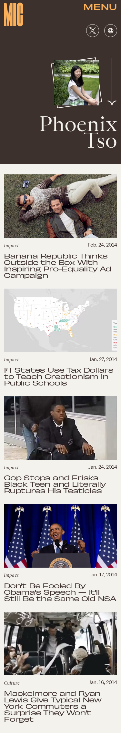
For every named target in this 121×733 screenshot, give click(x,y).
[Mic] (13, 14)
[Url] (110, 30)
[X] (92, 30)
